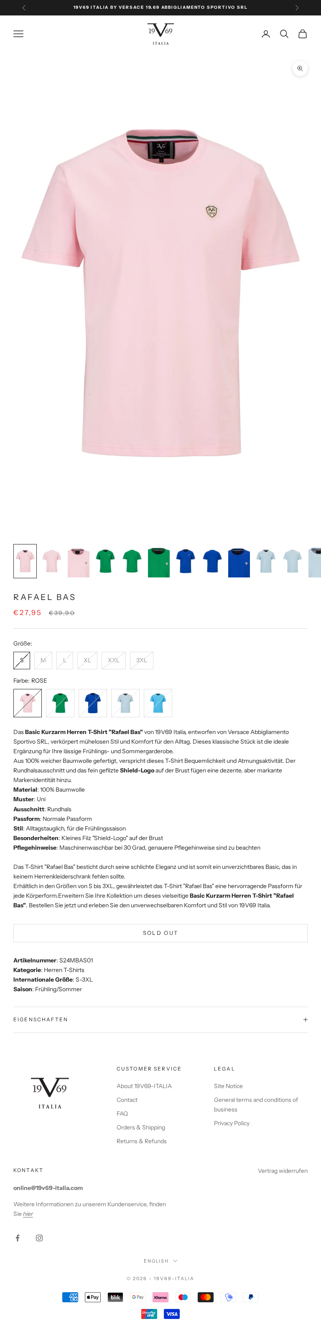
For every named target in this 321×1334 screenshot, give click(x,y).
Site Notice (228, 1086)
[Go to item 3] (78, 561)
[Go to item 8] (212, 561)
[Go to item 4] (105, 561)
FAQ (122, 1113)
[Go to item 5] (132, 561)
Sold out (160, 932)
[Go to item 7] (185, 561)
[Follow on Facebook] (17, 1238)
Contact (127, 1100)
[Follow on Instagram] (39, 1238)
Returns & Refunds (142, 1141)
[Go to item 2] (52, 561)
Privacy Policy (232, 1123)
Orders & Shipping (141, 1127)
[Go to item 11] (292, 561)
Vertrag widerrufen (283, 1171)
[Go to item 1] (25, 561)
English (156, 1261)
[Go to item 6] (159, 561)
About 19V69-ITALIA (144, 1086)
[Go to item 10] (266, 561)
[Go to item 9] (239, 561)
